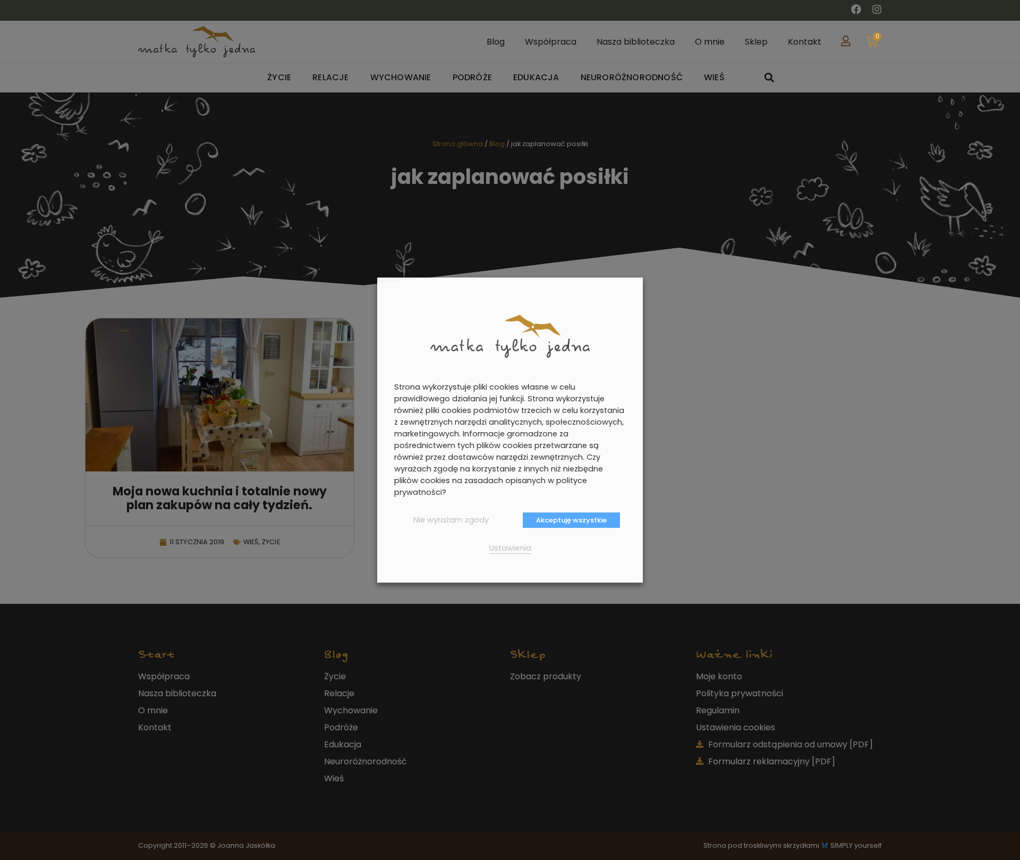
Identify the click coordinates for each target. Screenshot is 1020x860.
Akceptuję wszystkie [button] (571, 520)
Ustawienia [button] (510, 548)
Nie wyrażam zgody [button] (451, 520)
